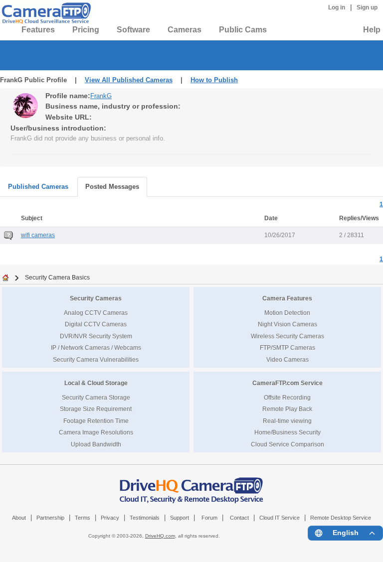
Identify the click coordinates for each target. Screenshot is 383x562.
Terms (82, 518)
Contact (239, 518)
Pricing (85, 29)
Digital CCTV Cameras (96, 324)
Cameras (184, 29)
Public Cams (243, 29)
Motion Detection (287, 312)
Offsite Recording (287, 397)
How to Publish (214, 80)
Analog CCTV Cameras (96, 312)
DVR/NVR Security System (96, 336)
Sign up (367, 7)
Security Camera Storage (96, 397)
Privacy (110, 518)
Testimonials (145, 518)
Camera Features (287, 298)
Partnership (50, 518)
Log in (336, 7)
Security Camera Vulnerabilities (96, 359)
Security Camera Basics (57, 277)
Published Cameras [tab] (38, 186)
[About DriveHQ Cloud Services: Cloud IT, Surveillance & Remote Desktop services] (191, 485)
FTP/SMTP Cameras (287, 347)
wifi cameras (38, 235)
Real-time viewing (287, 421)
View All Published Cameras (129, 80)
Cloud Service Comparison (287, 444)
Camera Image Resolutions (96, 432)
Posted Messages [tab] (112, 186)
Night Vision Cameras (287, 324)
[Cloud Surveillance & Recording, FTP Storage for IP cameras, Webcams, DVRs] (45, 12)
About (19, 518)
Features (38, 29)
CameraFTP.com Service (287, 383)
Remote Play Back (287, 409)
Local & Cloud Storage (96, 383)
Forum (209, 518)
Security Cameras (96, 298)
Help (372, 29)
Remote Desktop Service (340, 518)
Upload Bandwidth (96, 444)
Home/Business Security (287, 432)
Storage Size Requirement (96, 409)
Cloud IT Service (279, 518)
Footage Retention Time (96, 421)
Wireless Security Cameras (287, 336)
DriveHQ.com (160, 536)
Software (133, 29)
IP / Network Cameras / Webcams (96, 347)
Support (179, 518)
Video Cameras (287, 359)
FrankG (101, 96)
